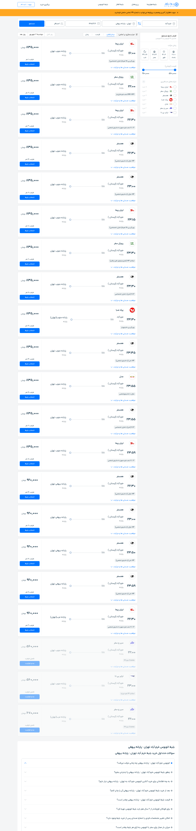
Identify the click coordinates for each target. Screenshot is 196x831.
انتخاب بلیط (29, 64)
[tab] (111, 34)
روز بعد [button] (23, 34)
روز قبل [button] (50, 34)
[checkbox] (175, 87)
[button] (139, 24)
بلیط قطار (120, 4)
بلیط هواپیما (152, 4)
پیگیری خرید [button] (45, 4)
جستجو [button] (32, 23)
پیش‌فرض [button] (111, 34)
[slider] (175, 70)
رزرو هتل (135, 4)
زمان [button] (87, 34)
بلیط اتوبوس (103, 4)
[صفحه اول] (172, 5)
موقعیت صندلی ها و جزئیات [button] (124, 67)
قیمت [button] (97, 34)
